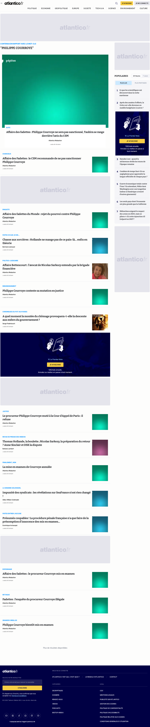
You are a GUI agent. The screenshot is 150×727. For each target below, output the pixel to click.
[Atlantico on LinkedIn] (25, 715)
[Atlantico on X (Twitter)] (12, 715)
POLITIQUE (32, 8)
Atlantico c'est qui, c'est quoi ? (66, 677)
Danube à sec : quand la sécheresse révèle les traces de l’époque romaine (132, 161)
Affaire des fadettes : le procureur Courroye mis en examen (39, 573)
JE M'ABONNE (127, 3)
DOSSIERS (55, 695)
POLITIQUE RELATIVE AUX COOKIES (112, 717)
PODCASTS (56, 708)
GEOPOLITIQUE (61, 8)
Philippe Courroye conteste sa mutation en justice (33, 290)
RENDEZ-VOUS (57, 699)
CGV (101, 691)
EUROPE (75, 8)
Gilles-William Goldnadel (11, 500)
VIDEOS (55, 704)
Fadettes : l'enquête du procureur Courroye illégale (33, 599)
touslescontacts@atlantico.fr (22, 721)
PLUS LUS (123, 83)
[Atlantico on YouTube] (38, 715)
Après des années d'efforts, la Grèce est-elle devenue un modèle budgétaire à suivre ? (132, 105)
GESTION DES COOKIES (108, 704)
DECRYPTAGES (57, 691)
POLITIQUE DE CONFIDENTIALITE (111, 708)
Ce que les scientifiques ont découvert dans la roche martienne (130, 92)
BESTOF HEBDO (57, 712)
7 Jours (145, 76)
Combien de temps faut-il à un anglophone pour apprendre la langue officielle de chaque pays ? (133, 174)
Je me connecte (142, 3)
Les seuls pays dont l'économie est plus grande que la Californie (133, 202)
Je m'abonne (55, 365)
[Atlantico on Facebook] (19, 715)
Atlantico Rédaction (55, 140)
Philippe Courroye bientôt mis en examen (28, 624)
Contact (113, 677)
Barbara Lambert (8, 449)
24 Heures (136, 76)
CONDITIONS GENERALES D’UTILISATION (114, 721)
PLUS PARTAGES (141, 83)
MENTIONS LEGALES (107, 695)
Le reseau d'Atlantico (94, 677)
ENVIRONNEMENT (127, 8)
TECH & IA (99, 8)
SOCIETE (87, 8)
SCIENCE (112, 8)
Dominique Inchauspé (10, 525)
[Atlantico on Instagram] (31, 715)
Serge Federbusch (9, 323)
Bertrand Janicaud (9, 247)
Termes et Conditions (19, 696)
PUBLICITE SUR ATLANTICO (109, 699)
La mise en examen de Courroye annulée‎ (27, 466)
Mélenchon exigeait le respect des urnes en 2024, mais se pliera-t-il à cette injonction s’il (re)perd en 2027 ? (132, 215)
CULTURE (143, 8)
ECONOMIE (46, 8)
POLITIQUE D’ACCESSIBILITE (109, 712)
